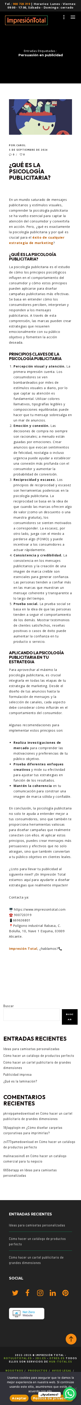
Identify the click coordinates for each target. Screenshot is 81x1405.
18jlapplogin (12, 1127)
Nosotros (14, 1370)
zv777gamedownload (18, 1142)
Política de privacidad (52, 1398)
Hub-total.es (60, 1361)
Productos (38, 1370)
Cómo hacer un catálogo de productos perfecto (38, 1055)
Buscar (8, 1006)
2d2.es (40, 1358)
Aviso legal (62, 1370)
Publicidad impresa (17, 1074)
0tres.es (57, 1358)
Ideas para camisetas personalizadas (31, 1049)
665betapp (11, 1170)
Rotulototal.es (18, 1358)
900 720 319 (21, 4)
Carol (21, 145)
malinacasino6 (14, 1156)
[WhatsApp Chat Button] (69, 1394)
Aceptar (19, 1398)
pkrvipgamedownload (19, 1113)
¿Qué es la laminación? (20, 1081)
